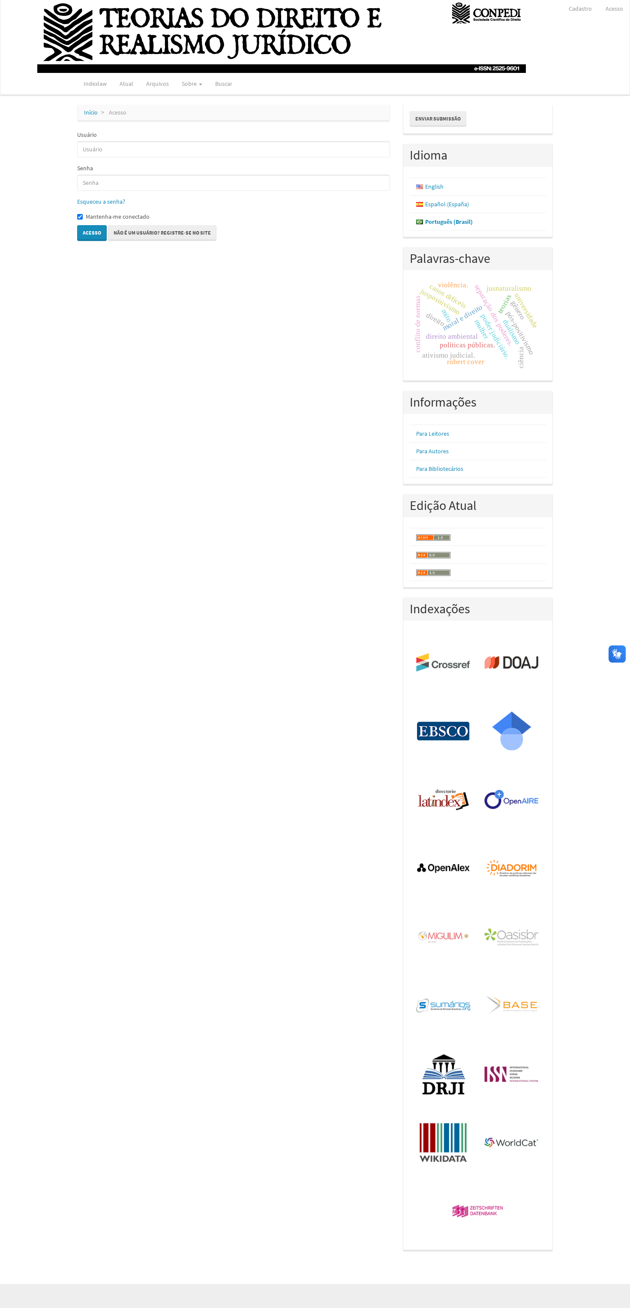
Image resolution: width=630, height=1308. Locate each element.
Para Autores (432, 451)
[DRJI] (443, 1074)
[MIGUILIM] (443, 937)
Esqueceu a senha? (101, 201)
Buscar (223, 83)
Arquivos (157, 83)
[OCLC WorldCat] (511, 1143)
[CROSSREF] (443, 663)
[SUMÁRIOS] (443, 1006)
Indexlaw (95, 83)
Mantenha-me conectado (118, 216)
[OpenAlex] (443, 869)
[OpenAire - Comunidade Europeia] (511, 800)
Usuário (87, 135)
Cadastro (580, 8)
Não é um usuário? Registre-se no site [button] (162, 232)
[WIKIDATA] (443, 1143)
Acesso (614, 8)
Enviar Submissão (438, 118)
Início (91, 112)
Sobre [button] (190, 83)
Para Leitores (432, 433)
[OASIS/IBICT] (511, 937)
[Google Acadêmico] (511, 731)
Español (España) (447, 204)
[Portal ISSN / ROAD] (511, 1074)
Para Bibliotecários (439, 469)
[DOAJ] (511, 663)
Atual (126, 83)
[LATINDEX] (443, 800)
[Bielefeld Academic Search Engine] (511, 1006)
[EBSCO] (443, 731)
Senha (85, 168)
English (434, 186)
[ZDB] (478, 1212)
